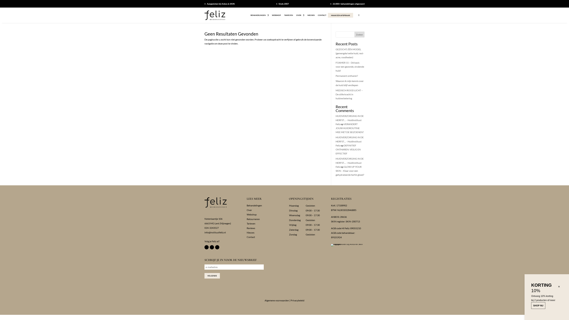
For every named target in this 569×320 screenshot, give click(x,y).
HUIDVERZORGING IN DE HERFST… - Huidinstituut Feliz (350, 120)
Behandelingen (258, 15)
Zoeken (359, 34)
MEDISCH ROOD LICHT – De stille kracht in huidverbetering (349, 94)
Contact (322, 15)
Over (298, 15)
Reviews (251, 228)
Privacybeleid (297, 300)
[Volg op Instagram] (212, 247)
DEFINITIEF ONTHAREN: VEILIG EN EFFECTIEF (348, 149)
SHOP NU (538, 305)
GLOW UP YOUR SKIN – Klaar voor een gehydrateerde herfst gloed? (350, 170)
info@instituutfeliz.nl (215, 232)
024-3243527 (211, 227)
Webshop (276, 15)
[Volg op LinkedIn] (217, 247)
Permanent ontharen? (347, 75)
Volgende (212, 276)
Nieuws (311, 15)
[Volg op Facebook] (206, 247)
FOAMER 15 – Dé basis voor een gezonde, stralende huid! (350, 66)
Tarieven (288, 15)
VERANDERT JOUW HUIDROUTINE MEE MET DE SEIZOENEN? (350, 128)
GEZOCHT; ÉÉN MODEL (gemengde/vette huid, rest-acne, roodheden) (350, 53)
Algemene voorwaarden (277, 300)
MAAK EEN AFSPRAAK (340, 15)
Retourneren (253, 219)
